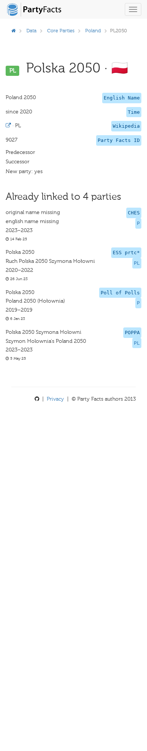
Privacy (55, 399)
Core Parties (61, 30)
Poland (93, 30)
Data (31, 30)
